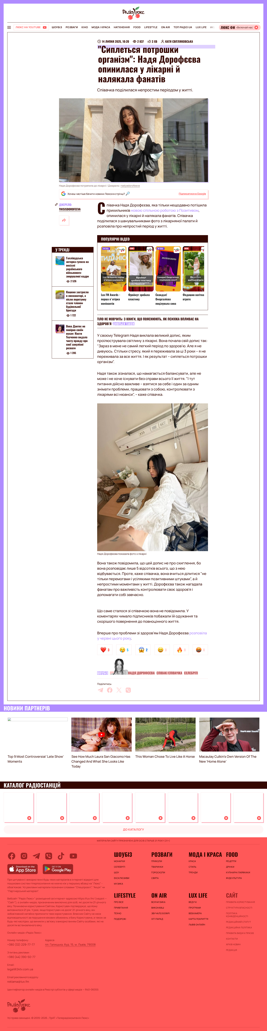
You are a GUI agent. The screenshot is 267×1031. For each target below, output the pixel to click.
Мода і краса (101, 27)
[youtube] (73, 856)
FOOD (137, 27)
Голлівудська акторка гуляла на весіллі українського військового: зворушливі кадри (77, 267)
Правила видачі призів (240, 933)
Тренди (193, 872)
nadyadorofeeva (130, 186)
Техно (118, 913)
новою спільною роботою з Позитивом (165, 210)
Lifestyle (150, 27)
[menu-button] (9, 27)
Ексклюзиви (122, 878)
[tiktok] (61, 856)
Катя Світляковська (179, 41)
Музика (118, 883)
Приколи (156, 861)
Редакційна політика (239, 927)
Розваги (72, 27)
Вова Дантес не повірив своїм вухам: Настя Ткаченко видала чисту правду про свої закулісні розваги (77, 337)
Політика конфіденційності (237, 915)
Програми (195, 907)
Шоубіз (57, 27)
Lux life (201, 27)
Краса (192, 861)
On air (165, 27)
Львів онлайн (197, 924)
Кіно (85, 27)
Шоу (116, 872)
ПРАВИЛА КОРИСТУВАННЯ (240, 902)
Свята (155, 878)
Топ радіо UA (183, 27)
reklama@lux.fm (18, 982)
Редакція (231, 950)
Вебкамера (195, 913)
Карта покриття (198, 919)
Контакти (232, 938)
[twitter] (119, 690)
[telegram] (100, 690)
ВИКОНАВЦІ (157, 907)
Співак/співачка (169, 673)
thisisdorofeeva (70, 209)
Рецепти (231, 861)
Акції (213, 27)
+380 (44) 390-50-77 (21, 957)
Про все (119, 902)
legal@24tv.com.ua (20, 969)
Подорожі (120, 919)
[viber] (128, 690)
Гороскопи (158, 872)
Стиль (192, 866)
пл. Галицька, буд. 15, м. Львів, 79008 (70, 945)
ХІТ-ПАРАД (157, 919)
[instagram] (24, 856)
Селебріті (191, 673)
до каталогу (133, 829)
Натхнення (122, 27)
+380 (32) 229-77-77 (21, 945)
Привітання (121, 907)
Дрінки (230, 866)
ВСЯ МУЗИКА (158, 902)
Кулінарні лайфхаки (238, 872)
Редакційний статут (238, 922)
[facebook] (109, 690)
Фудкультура (234, 878)
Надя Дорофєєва (141, 673)
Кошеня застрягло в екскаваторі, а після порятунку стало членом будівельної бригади (77, 301)
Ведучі (193, 902)
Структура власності (239, 907)
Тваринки (157, 866)
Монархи (119, 861)
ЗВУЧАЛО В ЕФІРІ (160, 913)
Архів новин (233, 944)
